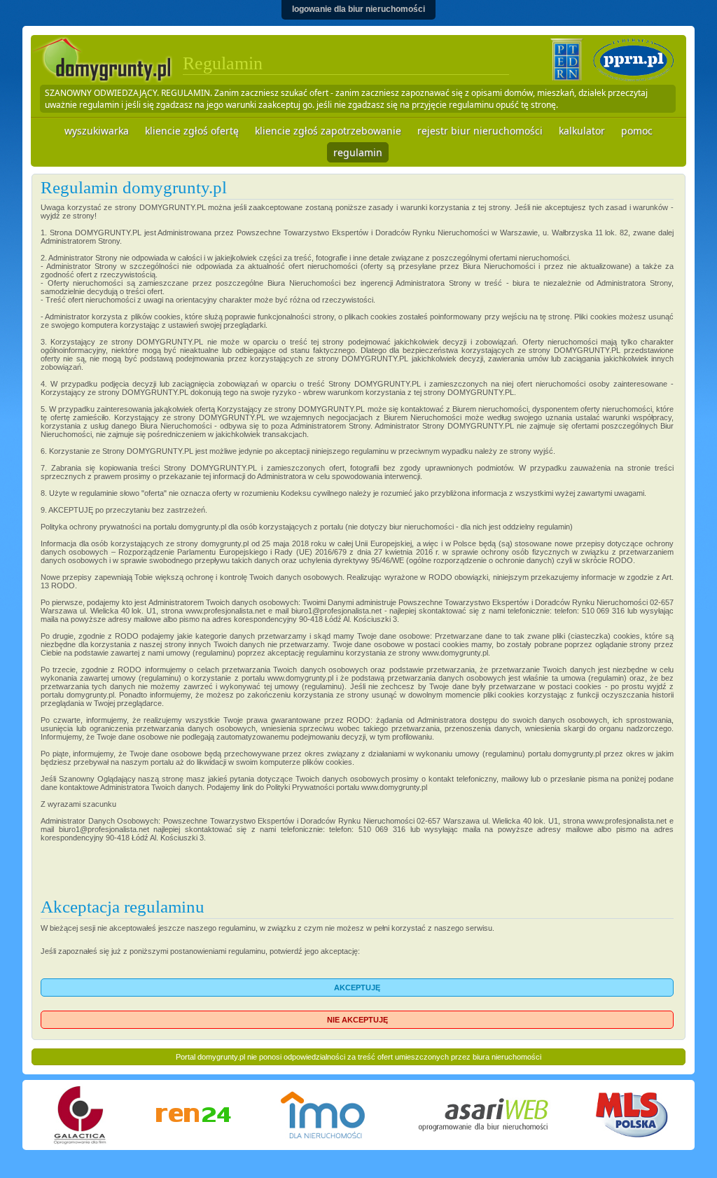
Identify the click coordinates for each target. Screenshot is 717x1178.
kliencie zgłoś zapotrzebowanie (328, 130)
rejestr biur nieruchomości (480, 130)
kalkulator (582, 130)
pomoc (637, 130)
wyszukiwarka (96, 130)
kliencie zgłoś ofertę (192, 130)
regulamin (357, 152)
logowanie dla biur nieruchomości (358, 9)
